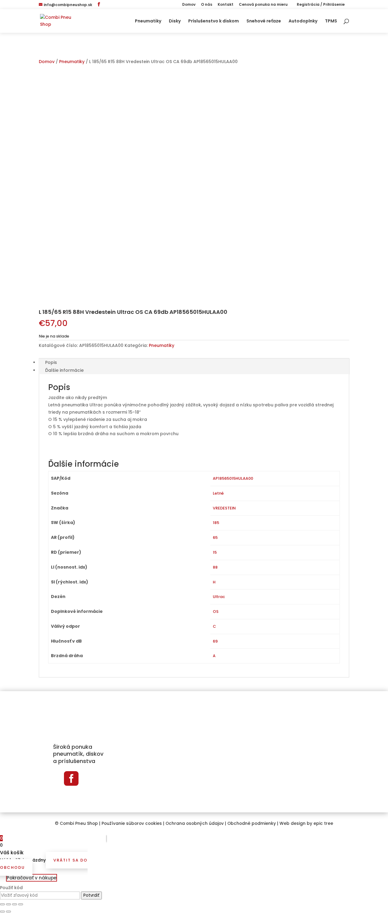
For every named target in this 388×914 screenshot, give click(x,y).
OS (216, 611)
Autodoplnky (303, 21)
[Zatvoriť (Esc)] (2, 904)
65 (215, 537)
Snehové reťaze (263, 21)
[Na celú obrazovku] (14, 904)
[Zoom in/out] (20, 904)
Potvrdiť (91, 895)
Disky (175, 21)
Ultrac (219, 597)
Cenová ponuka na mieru (263, 5)
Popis (51, 362)
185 (216, 523)
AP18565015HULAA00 (233, 478)
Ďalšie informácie (64, 370)
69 (215, 641)
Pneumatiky (148, 21)
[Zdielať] (8, 904)
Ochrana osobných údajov (195, 823)
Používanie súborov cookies (132, 823)
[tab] (194, 362)
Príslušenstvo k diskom (213, 21)
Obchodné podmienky (251, 823)
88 (215, 567)
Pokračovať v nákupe (31, 878)
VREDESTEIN (224, 508)
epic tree (323, 823)
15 (215, 552)
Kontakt (225, 5)
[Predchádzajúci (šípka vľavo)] (2, 911)
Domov (189, 5)
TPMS (331, 21)
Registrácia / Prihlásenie (320, 5)
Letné (218, 493)
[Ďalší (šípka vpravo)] (8, 911)
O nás (206, 5)
